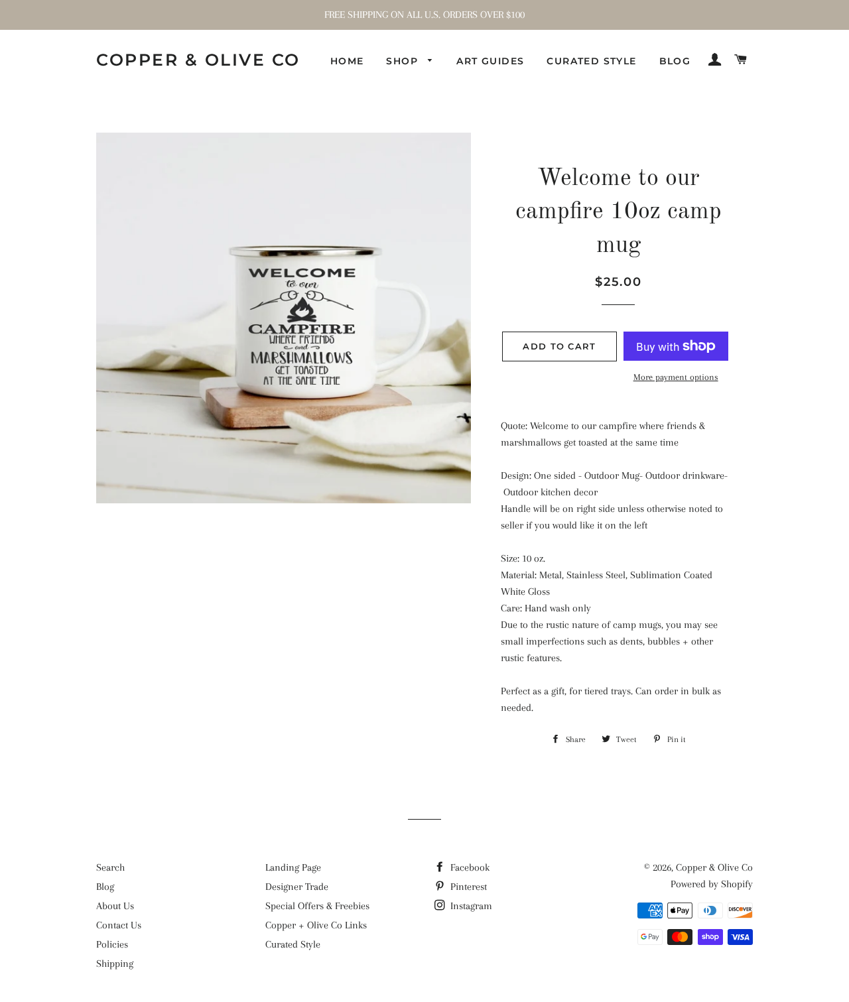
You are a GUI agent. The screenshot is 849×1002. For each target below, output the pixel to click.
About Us (115, 906)
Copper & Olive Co (198, 60)
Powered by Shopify (712, 884)
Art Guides (490, 61)
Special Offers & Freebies (317, 906)
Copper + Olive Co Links (316, 925)
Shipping (114, 964)
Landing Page (293, 867)
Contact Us (118, 925)
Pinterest (467, 887)
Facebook (469, 867)
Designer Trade (296, 887)
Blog (675, 61)
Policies (112, 944)
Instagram (470, 906)
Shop (403, 61)
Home (347, 61)
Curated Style (591, 61)
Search (110, 867)
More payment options (675, 377)
